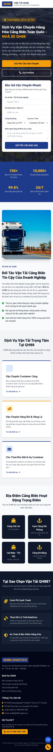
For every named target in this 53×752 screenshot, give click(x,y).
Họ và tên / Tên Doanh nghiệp (16, 97)
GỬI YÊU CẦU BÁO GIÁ (26, 145)
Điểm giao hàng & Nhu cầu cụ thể (18, 129)
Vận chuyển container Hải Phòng (14, 684)
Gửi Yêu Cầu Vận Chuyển (26, 63)
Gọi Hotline (28, 72)
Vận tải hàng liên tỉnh (10, 688)
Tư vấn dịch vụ (12, 391)
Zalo (48, 740)
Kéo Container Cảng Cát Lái (12, 681)
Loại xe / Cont (32, 119)
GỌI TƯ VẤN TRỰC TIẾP (16, 732)
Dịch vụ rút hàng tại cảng (11, 691)
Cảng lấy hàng (10, 119)
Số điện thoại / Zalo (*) (14, 108)
